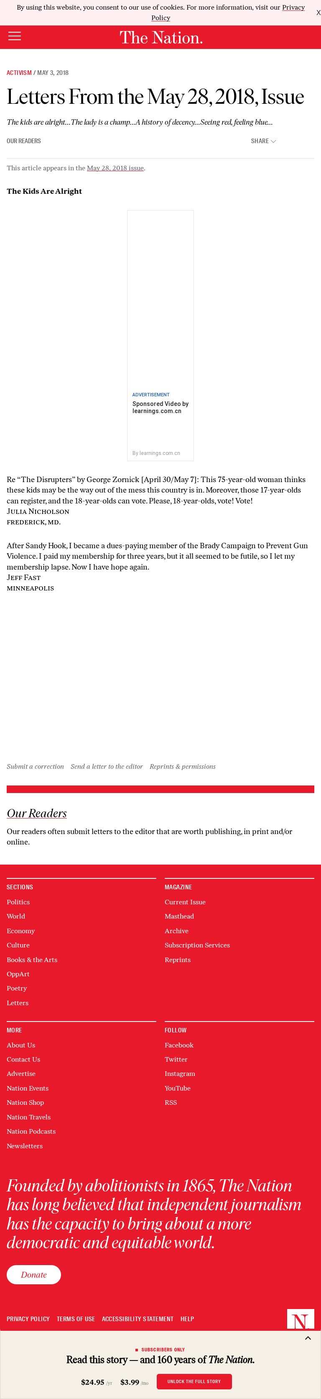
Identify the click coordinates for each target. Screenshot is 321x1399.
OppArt (18, 974)
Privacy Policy (28, 1319)
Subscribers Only (164, 1350)
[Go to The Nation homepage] (161, 37)
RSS (171, 1102)
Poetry (17, 988)
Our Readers (24, 141)
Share (260, 141)
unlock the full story (194, 1381)
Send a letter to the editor (107, 766)
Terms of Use (76, 1319)
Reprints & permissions (183, 766)
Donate (34, 1274)
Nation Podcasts (31, 1131)
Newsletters (25, 1146)
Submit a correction (35, 766)
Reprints (178, 960)
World (16, 916)
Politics (18, 902)
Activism (19, 73)
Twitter (176, 1059)
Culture (18, 945)
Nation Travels (29, 1117)
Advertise (21, 1074)
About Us (21, 1045)
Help (187, 1319)
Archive (177, 931)
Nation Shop (25, 1102)
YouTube (178, 1088)
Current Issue (185, 902)
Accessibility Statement (138, 1319)
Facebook (179, 1045)
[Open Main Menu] (14, 36)
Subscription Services (197, 945)
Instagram (180, 1074)
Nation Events (27, 1088)
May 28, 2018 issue (115, 168)
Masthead (179, 916)
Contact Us (23, 1059)
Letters (17, 1003)
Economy (21, 931)
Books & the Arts (32, 960)
